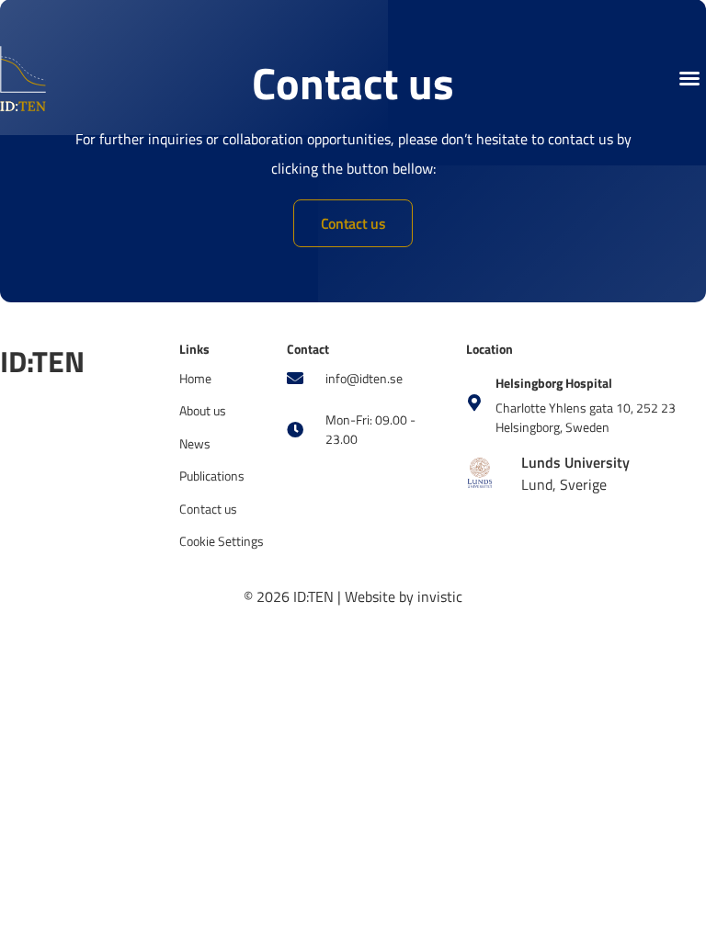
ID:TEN (42, 361)
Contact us (208, 508)
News (195, 443)
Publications (212, 475)
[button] (689, 78)
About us (202, 410)
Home (195, 378)
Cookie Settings (221, 540)
